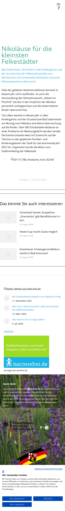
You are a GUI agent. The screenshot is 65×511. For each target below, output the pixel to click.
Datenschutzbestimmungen (49, 468)
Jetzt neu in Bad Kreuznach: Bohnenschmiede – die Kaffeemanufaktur (36, 308)
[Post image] (8, 217)
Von (23, 179)
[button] (5, 160)
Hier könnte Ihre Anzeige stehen (28, 319)
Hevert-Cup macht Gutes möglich (39, 231)
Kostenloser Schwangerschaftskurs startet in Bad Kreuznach (40, 251)
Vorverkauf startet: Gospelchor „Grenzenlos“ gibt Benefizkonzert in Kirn (40, 216)
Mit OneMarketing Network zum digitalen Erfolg (36, 296)
